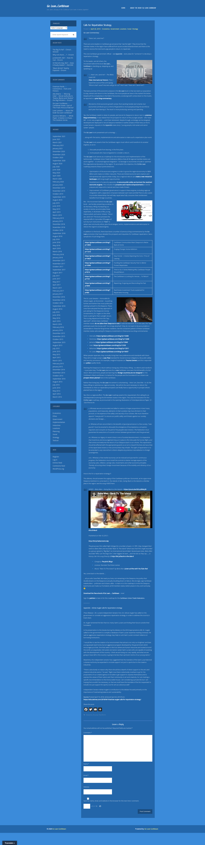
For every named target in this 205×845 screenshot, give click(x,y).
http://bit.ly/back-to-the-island (122, 556)
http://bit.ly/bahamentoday (99, 541)
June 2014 (56, 388)
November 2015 (59, 336)
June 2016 (56, 315)
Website (86, 787)
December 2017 (59, 260)
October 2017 (58, 267)
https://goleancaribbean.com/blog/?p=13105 (110, 345)
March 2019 (57, 215)
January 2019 (58, 221)
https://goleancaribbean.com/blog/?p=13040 (112, 342)
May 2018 (56, 245)
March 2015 (57, 361)
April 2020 (57, 176)
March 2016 (57, 324)
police (88, 363)
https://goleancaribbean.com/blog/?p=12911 (113, 348)
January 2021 (58, 148)
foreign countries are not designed (130, 373)
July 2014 (56, 385)
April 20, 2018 (95, 29)
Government (57, 419)
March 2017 (57, 288)
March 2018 (57, 251)
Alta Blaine (57, 94)
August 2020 (57, 164)
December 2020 (59, 151)
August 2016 (57, 309)
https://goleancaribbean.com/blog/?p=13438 (112, 336)
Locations (56, 428)
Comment (88, 733)
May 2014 (56, 391)
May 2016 (56, 318)
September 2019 (59, 197)
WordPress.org (58, 469)
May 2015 (56, 354)
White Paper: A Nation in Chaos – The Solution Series (63, 118)
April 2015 (57, 357)
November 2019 (59, 191)
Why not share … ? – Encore (63, 55)
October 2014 (58, 376)
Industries (57, 425)
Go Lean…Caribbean (58, 6)
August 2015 (57, 345)
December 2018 (59, 224)
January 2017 (58, 294)
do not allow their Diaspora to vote (107, 323)
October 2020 (58, 157)
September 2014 (59, 379)
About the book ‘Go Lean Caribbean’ (143, 8)
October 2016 (58, 303)
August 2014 (57, 382)
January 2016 (58, 330)
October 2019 (58, 194)
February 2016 (58, 327)
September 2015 (59, 342)
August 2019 (57, 200)
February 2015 (58, 363)
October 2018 (58, 230)
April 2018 (57, 248)
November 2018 (59, 227)
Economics (57, 413)
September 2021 (59, 136)
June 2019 (56, 206)
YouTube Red (143, 569)
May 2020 (56, 173)
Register (56, 457)
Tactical (55, 440)
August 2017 (57, 273)
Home (123, 8)
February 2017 (58, 291)
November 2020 (59, 155)
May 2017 (56, 282)
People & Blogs (107, 561)
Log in (55, 460)
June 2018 (56, 242)
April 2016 (57, 321)
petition (92, 598)
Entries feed (57, 463)
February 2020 (58, 182)
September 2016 (59, 306)
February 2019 (58, 218)
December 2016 (59, 297)
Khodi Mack (93, 530)
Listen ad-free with (131, 569)
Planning (56, 431)
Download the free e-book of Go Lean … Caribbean (101, 593)
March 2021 (57, 142)
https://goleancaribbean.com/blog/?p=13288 (113, 339)
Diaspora (89, 715)
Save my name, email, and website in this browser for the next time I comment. (111, 801)
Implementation (59, 422)
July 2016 (56, 312)
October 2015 (58, 339)
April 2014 (57, 394)
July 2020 (56, 167)
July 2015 (56, 348)
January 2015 (58, 367)
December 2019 (59, 188)
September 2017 (59, 270)
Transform (102, 715)
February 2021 (58, 145)
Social (55, 434)
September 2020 (59, 161)
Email (86, 775)
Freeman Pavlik (58, 87)
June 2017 (56, 279)
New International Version (98, 80)
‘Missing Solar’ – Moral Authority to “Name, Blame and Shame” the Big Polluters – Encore (63, 97)
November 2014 (59, 373)
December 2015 (59, 333)
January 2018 (58, 258)
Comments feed (59, 466)
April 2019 (57, 212)
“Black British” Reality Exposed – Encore (61, 69)
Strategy (56, 437)
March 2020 (57, 179)
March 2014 (57, 397)
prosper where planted (92, 378)
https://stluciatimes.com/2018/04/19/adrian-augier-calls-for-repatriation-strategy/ (112, 699)
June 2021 (56, 139)
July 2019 (56, 203)
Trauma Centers (131, 360)
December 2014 (59, 370)
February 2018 (58, 254)
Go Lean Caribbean (59, 829)
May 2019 (56, 209)
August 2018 (57, 236)
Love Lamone (58, 111)
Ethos (55, 416)
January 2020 (58, 185)
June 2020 (56, 170)
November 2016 (59, 300)
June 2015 (56, 351)
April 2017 (57, 285)
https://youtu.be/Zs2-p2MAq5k (135, 489)
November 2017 (59, 264)
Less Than (106, 358)
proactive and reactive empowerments (129, 185)
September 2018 (59, 233)
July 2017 (56, 276)
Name (86, 764)
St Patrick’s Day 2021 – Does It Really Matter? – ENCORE (63, 64)
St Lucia (95, 715)
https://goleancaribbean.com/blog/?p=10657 (112, 351)
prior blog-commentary (103, 98)
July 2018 (56, 239)
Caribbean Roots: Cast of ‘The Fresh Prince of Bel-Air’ (63, 106)
